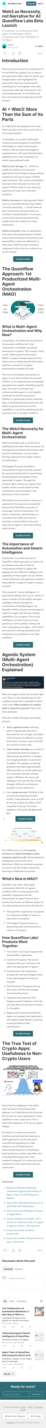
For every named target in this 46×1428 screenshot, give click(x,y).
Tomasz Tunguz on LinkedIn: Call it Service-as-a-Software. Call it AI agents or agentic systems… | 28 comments (25, 1222)
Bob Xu (10, 45)
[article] (23, 1317)
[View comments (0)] (13, 53)
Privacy (23, 1407)
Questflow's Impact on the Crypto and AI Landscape (17, 1360)
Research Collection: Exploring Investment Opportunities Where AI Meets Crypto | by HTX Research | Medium (24, 1193)
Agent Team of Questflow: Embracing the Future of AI (16, 1354)
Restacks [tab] (19, 1269)
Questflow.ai (19, 1343)
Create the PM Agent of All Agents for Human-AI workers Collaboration (15, 1319)
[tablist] (13, 1269)
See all (7, 1374)
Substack (10, 1422)
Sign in (40, 3)
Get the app (35, 1416)
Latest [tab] (11, 1301)
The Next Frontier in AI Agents (15, 1339)
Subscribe (31, 3)
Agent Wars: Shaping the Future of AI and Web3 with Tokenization (25, 1204)
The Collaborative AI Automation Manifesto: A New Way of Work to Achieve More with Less (15, 1311)
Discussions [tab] (21, 1301)
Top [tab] (5, 1301)
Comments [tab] (8, 1269)
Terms (30, 1407)
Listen (40, 46)
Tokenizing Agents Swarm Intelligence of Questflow (16, 1334)
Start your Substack (16, 1416)
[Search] (41, 1301)
